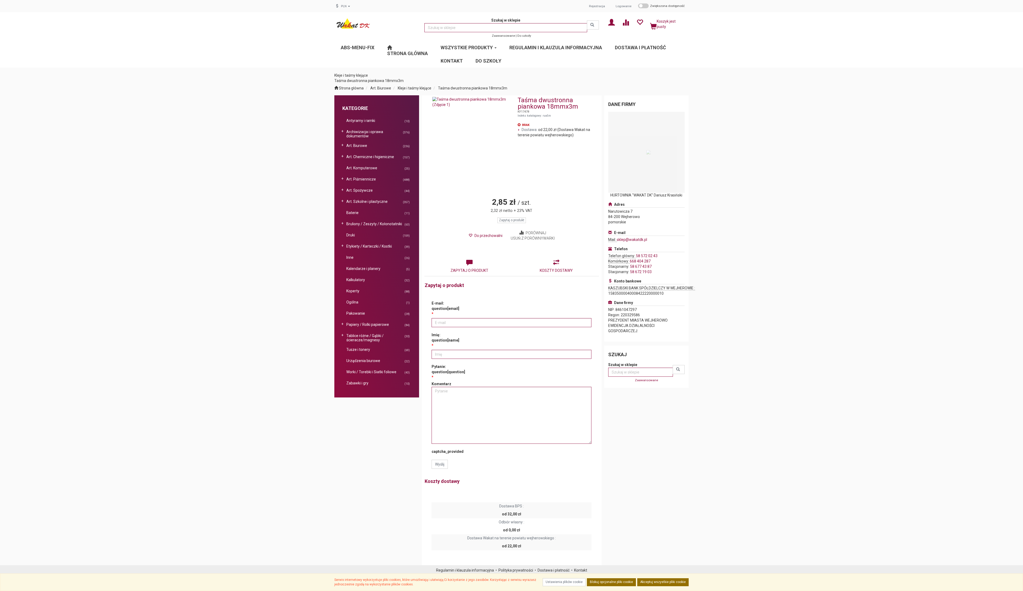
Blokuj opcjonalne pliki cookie (611, 582)
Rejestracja (597, 6)
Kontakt (580, 570)
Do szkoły (524, 36)
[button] (345, 6)
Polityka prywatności (515, 570)
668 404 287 (640, 261)
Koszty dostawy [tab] (556, 270)
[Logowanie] (611, 22)
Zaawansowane (503, 36)
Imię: (445, 337)
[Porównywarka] (625, 22)
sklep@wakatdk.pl (632, 239)
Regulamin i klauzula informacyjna (465, 570)
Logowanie (623, 6)
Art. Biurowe (380, 88)
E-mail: (445, 306)
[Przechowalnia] (640, 22)
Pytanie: (448, 369)
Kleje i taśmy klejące (414, 88)
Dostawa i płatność (554, 570)
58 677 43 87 (641, 266)
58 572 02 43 (646, 256)
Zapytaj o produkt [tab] (469, 270)
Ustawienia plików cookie (564, 582)
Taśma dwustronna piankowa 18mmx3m (472, 88)
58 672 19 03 (641, 272)
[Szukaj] (593, 25)
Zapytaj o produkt (511, 220)
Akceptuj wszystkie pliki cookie (663, 582)
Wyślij (439, 464)
